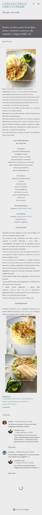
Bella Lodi (17, 91)
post (6, 89)
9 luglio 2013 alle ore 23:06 (24, 432)
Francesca (11, 452)
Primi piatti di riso (9, 404)
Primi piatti (24, 401)
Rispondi (12, 447)
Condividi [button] (6, 407)
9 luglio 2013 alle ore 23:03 (23, 421)
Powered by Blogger (22, 509)
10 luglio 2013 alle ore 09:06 (25, 452)
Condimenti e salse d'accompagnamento (17, 399)
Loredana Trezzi (19, 430)
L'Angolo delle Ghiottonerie (14, 5)
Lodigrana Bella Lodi (23, 208)
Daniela (10, 421)
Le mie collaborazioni (10, 401)
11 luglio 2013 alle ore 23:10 (24, 463)
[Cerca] (34, 3)
